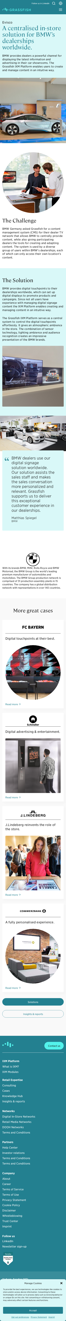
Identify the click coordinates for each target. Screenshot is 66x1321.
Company (8, 1173)
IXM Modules (10, 1071)
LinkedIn (7, 1241)
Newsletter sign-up (14, 1246)
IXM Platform (10, 1061)
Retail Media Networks (16, 1121)
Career (6, 1183)
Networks (8, 1111)
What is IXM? (10, 1066)
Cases (6, 1090)
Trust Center (10, 1221)
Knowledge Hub (12, 1095)
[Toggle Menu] (60, 10)
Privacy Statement (39, 1317)
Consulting (9, 1085)
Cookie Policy (11, 1205)
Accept (33, 1310)
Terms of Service (13, 1189)
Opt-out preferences (20, 1317)
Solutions (33, 1001)
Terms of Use (10, 1194)
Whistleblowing (12, 1215)
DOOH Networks (13, 1127)
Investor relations (13, 1152)
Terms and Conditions (16, 1132)
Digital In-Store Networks (18, 1116)
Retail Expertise (12, 1080)
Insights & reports (33, 1013)
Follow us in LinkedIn (40, 3)
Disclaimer (9, 1210)
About (6, 1178)
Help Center (10, 1147)
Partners (7, 1142)
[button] (61, 1283)
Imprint (52, 1317)
